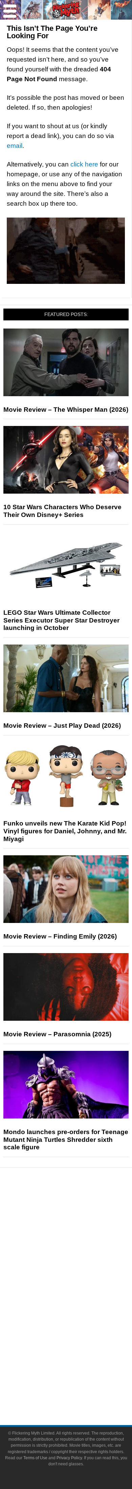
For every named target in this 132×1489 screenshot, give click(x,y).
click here (84, 164)
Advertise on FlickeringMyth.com (79, 1378)
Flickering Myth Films (79, 1345)
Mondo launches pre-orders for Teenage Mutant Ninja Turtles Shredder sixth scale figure (65, 1139)
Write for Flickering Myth (79, 1390)
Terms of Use (35, 1458)
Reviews (79, 1219)
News (79, 1207)
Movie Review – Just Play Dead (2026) (62, 725)
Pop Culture (79, 1276)
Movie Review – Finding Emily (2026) (60, 936)
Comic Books (79, 1309)
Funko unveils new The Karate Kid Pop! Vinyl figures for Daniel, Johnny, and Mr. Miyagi (65, 831)
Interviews (79, 1252)
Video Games (80, 1321)
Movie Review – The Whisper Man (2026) (65, 409)
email (14, 145)
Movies (79, 1286)
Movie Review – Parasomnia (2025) (57, 1034)
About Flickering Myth (79, 1367)
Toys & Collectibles (79, 1333)
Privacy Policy (69, 1458)
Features (80, 1231)
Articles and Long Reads (79, 1240)
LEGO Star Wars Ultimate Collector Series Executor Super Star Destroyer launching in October (61, 620)
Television (79, 1298)
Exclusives (79, 1264)
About (79, 1357)
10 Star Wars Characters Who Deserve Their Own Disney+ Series (62, 510)
